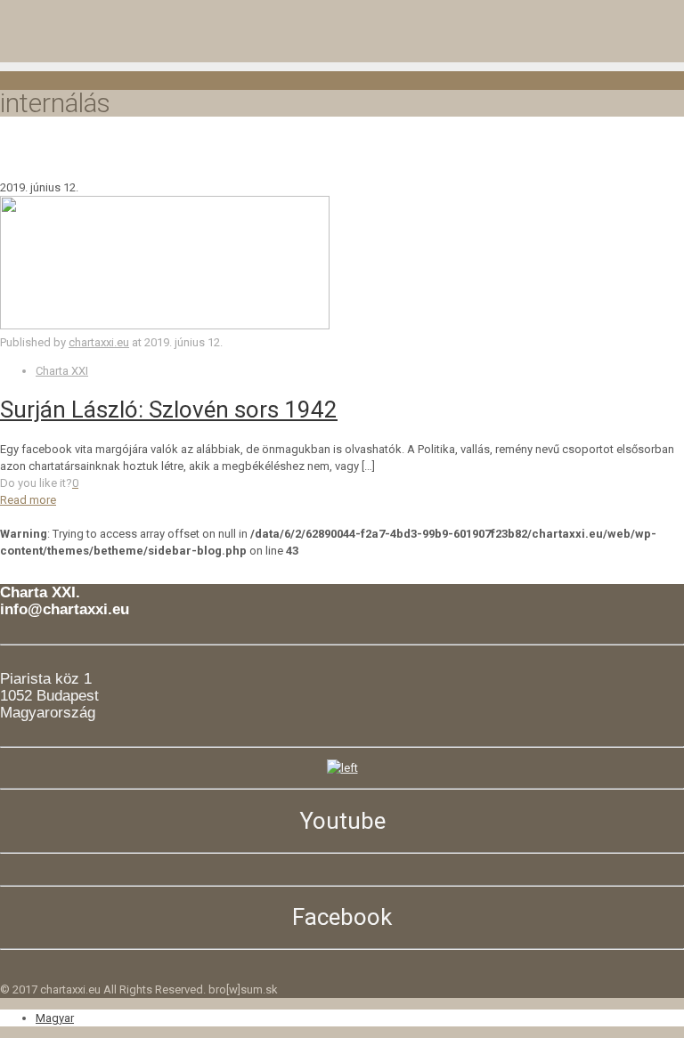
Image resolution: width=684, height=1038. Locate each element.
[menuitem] (55, 1018)
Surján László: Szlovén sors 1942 (169, 409)
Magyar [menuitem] (55, 1018)
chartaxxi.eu (99, 342)
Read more (28, 500)
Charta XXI (62, 370)
